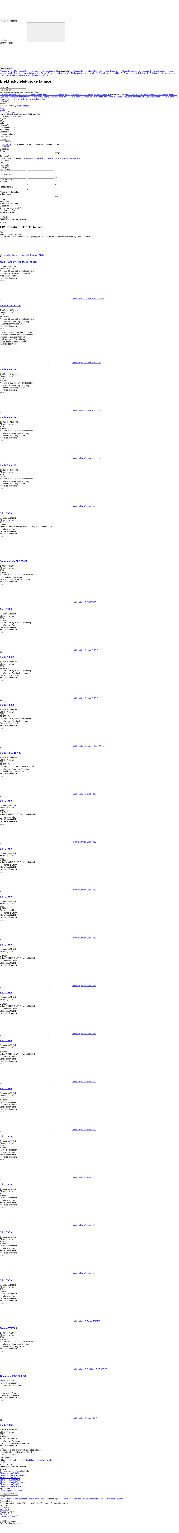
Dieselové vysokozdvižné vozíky (107, 71)
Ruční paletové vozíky (37, 75)
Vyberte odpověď (8, 344)
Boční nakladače (157, 73)
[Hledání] (46, 32)
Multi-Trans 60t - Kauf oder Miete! (18, 262)
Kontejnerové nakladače (16, 75)
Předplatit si (6, 1458)
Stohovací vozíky (157, 71)
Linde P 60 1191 (9, 417)
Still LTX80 (6, 609)
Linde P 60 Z (7, 657)
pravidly (48, 1460)
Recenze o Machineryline (70, 1499)
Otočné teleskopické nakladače (109, 73)
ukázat (4, 217)
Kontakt (18, 1491)
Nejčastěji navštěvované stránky (109, 1499)
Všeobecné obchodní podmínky (13, 1499)
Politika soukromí (35, 1499)
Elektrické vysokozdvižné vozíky (136, 71)
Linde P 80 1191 (9, 369)
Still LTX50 (6, 801)
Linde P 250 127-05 (10, 305)
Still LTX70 (6, 513)
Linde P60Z (6, 1425)
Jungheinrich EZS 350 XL (14, 561)
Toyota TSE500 (8, 1328)
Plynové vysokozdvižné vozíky (27, 73)
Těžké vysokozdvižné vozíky (83, 73)
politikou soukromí (35, 1460)
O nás (2, 1491)
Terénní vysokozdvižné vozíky (136, 73)
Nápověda (10, 1491)
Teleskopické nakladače (82, 71)
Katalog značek (88, 1499)
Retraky (44, 73)
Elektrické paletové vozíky (59, 73)
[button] (89, 55)
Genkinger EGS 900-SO (13, 1376)
